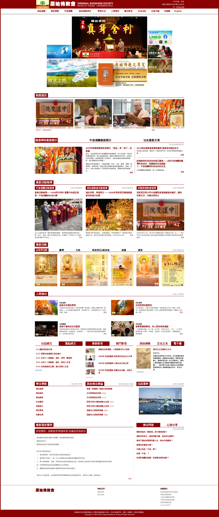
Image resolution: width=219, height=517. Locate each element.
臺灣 (61, 250)
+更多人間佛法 (178, 294)
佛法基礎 (39, 389)
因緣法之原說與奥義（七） (98, 415)
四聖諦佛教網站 (165, 494)
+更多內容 (38, 370)
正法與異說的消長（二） (97, 393)
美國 (123, 250)
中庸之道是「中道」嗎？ (146, 449)
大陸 (78, 250)
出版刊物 (155, 11)
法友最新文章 (151, 140)
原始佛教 (41, 11)
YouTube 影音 (165, 505)
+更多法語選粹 (178, 384)
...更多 (131, 172)
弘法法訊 (142, 11)
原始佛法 (39, 393)
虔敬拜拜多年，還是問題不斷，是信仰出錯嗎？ (155, 436)
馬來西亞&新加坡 (101, 250)
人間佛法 (115, 11)
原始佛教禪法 (85, 11)
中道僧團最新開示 (100, 140)
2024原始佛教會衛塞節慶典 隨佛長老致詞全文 (158, 148)
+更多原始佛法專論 (125, 384)
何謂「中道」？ (142, 453)
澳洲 (140, 250)
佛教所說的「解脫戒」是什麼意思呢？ (151, 432)
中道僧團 (68, 11)
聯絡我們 (101, 492)
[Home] (75, 4)
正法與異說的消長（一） (97, 397)
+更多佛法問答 (178, 429)
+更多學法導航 (77, 384)
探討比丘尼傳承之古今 (162, 349)
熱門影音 (121, 343)
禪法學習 (39, 410)
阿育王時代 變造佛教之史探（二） (101, 402)
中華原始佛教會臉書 (167, 500)
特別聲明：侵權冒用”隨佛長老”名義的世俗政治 (61, 431)
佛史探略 (55, 11)
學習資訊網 (180, 7)
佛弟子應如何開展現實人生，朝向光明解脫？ (154, 440)
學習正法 (102, 11)
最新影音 (97, 343)
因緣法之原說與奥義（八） (98, 410)
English (178, 11)
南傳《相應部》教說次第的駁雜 (99, 389)
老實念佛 (39, 415)
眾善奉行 (39, 406)
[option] (109, 52)
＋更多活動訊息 (177, 250)
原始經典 (39, 397)
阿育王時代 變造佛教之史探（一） (101, 406)
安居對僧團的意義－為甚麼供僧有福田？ (152, 458)
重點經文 (70, 343)
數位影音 (128, 11)
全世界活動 (41, 250)
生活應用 (39, 402)
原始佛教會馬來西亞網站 (169, 492)
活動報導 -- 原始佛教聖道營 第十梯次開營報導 (129, 128)
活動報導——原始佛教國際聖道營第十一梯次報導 (92, 128)
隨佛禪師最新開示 (46, 140)
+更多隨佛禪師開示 (176, 144)
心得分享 (172, 424)
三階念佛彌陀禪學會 (167, 497)
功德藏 (167, 11)
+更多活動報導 (76, 188)
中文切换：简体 (178, 1)
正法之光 (162, 343)
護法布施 (101, 494)
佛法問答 (148, 424)
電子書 (177, 343)
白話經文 (46, 343)
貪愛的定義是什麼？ (144, 445)
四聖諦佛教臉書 (165, 502)
